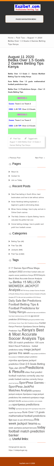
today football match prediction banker (27, 431)
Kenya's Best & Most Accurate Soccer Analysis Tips (27, 334)
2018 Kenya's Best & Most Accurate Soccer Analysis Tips (27, 279)
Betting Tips (15, 241)
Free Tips (14, 245)
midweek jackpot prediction (27, 356)
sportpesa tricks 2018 (38, 409)
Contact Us (15, 176)
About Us (14, 171)
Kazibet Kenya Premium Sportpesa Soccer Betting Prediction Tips (27, 326)
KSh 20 (12, 342)
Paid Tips (20, 37)
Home (11, 37)
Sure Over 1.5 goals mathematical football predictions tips (27, 415)
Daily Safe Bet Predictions (25, 300)
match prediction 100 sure (30, 342)
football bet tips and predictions (35, 312)
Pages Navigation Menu (26, 19)
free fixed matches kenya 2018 (18, 316)
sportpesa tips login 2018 (23, 409)
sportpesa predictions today (24, 406)
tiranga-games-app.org (17, 447)
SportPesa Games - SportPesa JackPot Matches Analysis (27, 386)
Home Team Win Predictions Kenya (28, 323)
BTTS (16, 297)
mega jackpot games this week (25, 351)
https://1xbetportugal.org (18, 450)
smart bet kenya (14, 383)
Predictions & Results (26, 369)
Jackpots (14, 249)
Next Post (40, 157)
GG (29, 316)
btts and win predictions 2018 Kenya (29, 297)
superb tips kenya (15, 412)
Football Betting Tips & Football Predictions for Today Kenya (24, 308)
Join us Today (16, 180)
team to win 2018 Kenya (23, 419)
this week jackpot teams (24, 421)
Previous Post (14, 157)
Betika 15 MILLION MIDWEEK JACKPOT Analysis (24, 285)
